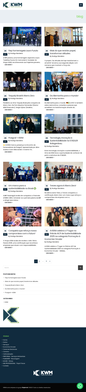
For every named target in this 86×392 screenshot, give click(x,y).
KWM (6, 302)
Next (50, 261)
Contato (6, 366)
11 (46, 261)
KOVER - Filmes (8, 361)
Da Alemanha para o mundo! (64, 95)
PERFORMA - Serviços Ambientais (14, 356)
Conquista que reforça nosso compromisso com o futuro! (22, 232)
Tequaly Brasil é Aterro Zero (21, 95)
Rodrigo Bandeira (16, 53)
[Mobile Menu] (81, 5)
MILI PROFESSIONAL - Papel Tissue (14, 363)
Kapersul (25, 387)
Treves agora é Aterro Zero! (63, 185)
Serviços (6, 344)
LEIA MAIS (6, 65)
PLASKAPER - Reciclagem (11, 359)
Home (5, 340)
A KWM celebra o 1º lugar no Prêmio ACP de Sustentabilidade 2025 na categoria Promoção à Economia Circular (63, 235)
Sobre (5, 342)
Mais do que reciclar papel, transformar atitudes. (63, 52)
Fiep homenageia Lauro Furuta (23, 50)
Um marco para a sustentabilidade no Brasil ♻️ (22, 187)
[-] (12, 5)
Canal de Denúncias (10, 349)
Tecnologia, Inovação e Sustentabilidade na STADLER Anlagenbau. (64, 140)
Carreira (6, 351)
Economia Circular (9, 347)
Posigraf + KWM (15, 137)
